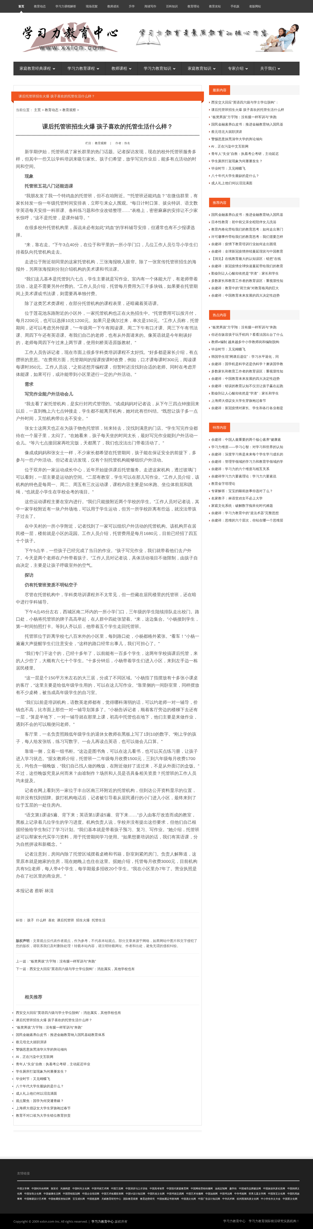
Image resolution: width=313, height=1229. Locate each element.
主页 (37, 110)
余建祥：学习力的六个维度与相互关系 (240, 469)
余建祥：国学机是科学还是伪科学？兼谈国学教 (247, 364)
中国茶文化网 (290, 1198)
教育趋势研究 (147, 1198)
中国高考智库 (157, 1188)
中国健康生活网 (52, 1193)
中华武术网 (228, 1198)
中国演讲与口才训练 (136, 1188)
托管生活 (98, 920)
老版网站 (255, 6)
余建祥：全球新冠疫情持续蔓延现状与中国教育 (247, 251)
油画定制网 (221, 1188)
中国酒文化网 (188, 1198)
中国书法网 (226, 1193)
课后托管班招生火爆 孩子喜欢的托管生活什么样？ (54, 1020)
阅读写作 (150, 6)
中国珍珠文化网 (32, 1193)
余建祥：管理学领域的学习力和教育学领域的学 (247, 462)
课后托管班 (65, 920)
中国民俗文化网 (156, 1193)
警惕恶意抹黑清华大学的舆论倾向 (41, 1049)
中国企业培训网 (90, 1193)
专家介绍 (236, 68)
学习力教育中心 (102, 1221)
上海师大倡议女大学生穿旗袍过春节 (43, 1108)
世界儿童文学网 (257, 1193)
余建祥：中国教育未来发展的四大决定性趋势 (245, 295)
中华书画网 (240, 1193)
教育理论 (193, 6)
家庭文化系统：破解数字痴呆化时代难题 (242, 506)
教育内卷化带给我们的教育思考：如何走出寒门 (247, 229)
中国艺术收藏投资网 (112, 1193)
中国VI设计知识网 (135, 1193)
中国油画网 (211, 1193)
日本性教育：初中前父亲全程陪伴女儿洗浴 (243, 222)
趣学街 (233, 1188)
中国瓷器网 (93, 1198)
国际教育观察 (130, 1198)
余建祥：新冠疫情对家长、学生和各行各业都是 (247, 408)
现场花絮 (92, 6)
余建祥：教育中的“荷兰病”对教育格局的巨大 (245, 288)
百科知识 (172, 6)
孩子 (30, 920)
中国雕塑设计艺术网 (35, 1198)
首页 (21, 6)
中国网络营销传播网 (202, 1188)
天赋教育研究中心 (111, 1198)
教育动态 (40, 6)
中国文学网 (23, 1188)
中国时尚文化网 (80, 1188)
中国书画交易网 (175, 1193)
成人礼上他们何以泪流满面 (36, 1093)
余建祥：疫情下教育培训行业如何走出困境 (243, 244)
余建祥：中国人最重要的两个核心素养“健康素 (246, 439)
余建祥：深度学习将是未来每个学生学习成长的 (247, 454)
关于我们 (268, 68)
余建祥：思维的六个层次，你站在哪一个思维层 (247, 520)
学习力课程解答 (66, 6)
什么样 (41, 920)
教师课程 (119, 68)
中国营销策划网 (71, 1193)
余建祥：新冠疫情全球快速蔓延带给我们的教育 (247, 266)
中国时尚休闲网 (40, 1188)
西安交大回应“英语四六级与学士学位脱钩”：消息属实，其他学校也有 (82, 969)
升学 (132, 6)
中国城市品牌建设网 (250, 1188)
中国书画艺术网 (100, 1188)
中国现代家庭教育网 (178, 1188)
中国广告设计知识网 (209, 1198)
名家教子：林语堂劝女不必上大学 (237, 498)
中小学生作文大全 (270, 1198)
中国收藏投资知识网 (59, 1198)
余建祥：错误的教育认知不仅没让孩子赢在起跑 (247, 386)
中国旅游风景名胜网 (274, 1188)
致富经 (54, 1188)
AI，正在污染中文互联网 (34, 1057)
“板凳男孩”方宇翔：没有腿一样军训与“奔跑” (63, 961)
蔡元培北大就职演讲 (31, 1042)
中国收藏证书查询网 (168, 1198)
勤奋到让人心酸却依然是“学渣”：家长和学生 (245, 273)
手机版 (235, 6)
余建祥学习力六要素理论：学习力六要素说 (243, 476)
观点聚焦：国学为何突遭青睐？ (40, 1101)
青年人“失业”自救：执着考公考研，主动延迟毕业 (53, 1064)
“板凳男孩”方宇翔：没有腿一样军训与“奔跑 (244, 117)
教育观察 (69, 110)
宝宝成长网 (79, 1198)
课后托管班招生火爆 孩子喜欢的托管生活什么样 (247, 110)
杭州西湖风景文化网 (248, 1198)
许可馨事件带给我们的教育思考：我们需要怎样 (247, 237)
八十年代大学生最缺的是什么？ (40, 1086)
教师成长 (113, 6)
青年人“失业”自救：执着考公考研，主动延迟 (245, 154)
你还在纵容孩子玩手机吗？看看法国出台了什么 (247, 334)
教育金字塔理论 (223, 484)
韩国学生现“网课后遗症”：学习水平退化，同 (245, 357)
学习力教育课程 (81, 68)
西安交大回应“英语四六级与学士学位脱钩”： (245, 102)
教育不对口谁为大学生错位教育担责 (43, 1115)
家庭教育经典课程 (35, 68)
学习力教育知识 (157, 68)
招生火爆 (83, 920)
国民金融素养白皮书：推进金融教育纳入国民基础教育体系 (60, 1035)
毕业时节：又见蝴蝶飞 (33, 1079)
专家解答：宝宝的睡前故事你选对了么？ (242, 491)
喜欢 (51, 920)
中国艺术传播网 (194, 1193)
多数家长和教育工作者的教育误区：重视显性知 (247, 281)
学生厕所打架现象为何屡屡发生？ (41, 1071)
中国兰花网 (117, 1188)
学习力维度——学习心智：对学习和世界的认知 (247, 447)
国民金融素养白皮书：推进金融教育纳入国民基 (247, 124)
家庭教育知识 (199, 68)
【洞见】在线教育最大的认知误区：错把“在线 (246, 259)
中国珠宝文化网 (276, 1193)
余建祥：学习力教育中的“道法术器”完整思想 (245, 513)
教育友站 (215, 6)
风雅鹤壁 (65, 1188)
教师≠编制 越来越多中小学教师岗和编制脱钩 (245, 342)
